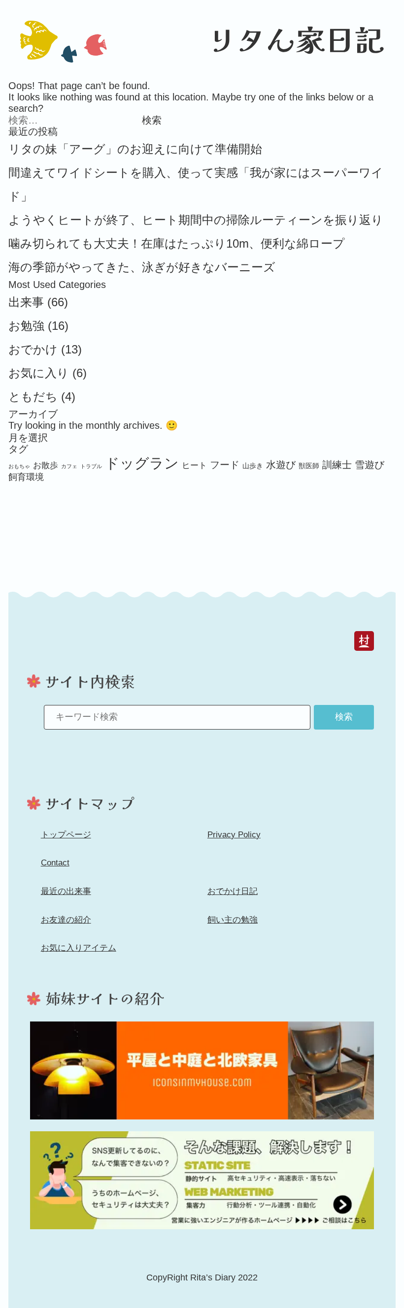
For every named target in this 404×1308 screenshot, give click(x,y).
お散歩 (45, 465)
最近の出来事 (66, 891)
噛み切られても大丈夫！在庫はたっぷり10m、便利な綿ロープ (176, 243)
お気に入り (38, 373)
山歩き (252, 466)
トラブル (91, 466)
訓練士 (337, 464)
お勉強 (26, 325)
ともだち (33, 396)
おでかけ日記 (232, 891)
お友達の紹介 (66, 920)
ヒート (194, 465)
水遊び (281, 464)
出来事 (26, 302)
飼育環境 (26, 477)
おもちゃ (19, 466)
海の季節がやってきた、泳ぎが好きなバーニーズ (141, 267)
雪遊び (369, 464)
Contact (55, 862)
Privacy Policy (234, 834)
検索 (344, 717)
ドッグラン (142, 463)
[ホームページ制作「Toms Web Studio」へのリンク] (202, 1180)
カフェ (69, 466)
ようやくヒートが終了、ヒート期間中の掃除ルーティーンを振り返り (195, 219)
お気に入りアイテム (78, 948)
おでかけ (33, 349)
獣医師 (309, 466)
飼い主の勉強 (232, 920)
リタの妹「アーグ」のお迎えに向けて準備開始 (135, 149)
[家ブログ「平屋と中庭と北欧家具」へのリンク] (202, 1070)
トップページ (66, 834)
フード (224, 464)
